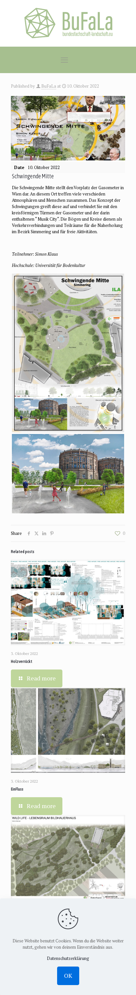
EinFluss (17, 789)
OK (68, 975)
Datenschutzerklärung (68, 958)
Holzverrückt (21, 661)
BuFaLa (48, 86)
